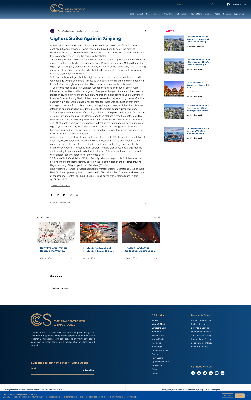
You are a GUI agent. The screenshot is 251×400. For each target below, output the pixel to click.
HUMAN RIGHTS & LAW (60, 186)
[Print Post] (77, 194)
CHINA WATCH (192, 91)
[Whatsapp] (222, 373)
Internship (156, 343)
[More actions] (145, 31)
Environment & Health (201, 331)
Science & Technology (201, 343)
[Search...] (212, 4)
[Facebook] (199, 373)
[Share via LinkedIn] (64, 194)
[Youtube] (217, 373)
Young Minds (158, 339)
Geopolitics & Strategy (202, 335)
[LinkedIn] (211, 373)
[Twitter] (205, 373)
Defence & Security (200, 328)
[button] (140, 13)
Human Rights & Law (201, 339)
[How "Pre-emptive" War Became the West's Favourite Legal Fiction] (56, 232)
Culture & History (199, 324)
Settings (227, 395)
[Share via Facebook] (51, 194)
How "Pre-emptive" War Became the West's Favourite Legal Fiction (54, 249)
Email (33, 368)
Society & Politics (199, 346)
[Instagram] (193, 373)
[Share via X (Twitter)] (58, 194)
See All (157, 217)
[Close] (247, 395)
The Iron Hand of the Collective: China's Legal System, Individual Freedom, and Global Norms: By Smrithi (139, 249)
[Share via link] (70, 194)
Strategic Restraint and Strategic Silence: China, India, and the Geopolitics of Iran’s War (98, 250)
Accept (240, 395)
